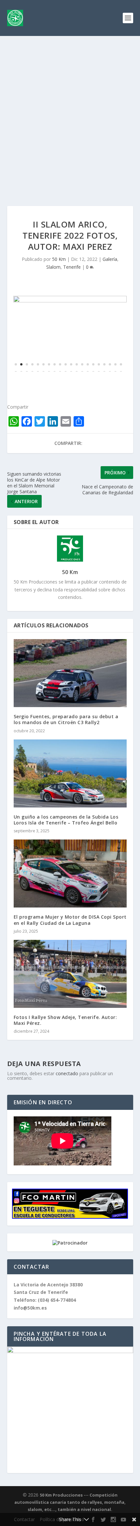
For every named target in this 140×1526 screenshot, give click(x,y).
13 (82, 364)
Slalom (53, 267)
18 (110, 364)
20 (121, 364)
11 (71, 364)
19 (115, 364)
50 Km (59, 259)
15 (93, 364)
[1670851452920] (70, 300)
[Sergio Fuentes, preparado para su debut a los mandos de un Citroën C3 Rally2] (70, 673)
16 (99, 364)
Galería (110, 259)
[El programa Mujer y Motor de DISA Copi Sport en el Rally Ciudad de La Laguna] (70, 873)
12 (77, 364)
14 (88, 364)
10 (65, 364)
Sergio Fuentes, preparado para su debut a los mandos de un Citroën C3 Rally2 (66, 719)
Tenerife (72, 267)
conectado (67, 1073)
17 (104, 364)
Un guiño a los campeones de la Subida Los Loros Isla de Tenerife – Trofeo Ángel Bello (66, 820)
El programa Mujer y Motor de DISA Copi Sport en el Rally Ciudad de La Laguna (70, 920)
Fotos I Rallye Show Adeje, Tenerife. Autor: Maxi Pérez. (65, 1020)
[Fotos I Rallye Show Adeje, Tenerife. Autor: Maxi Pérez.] (70, 974)
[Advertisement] (70, 109)
